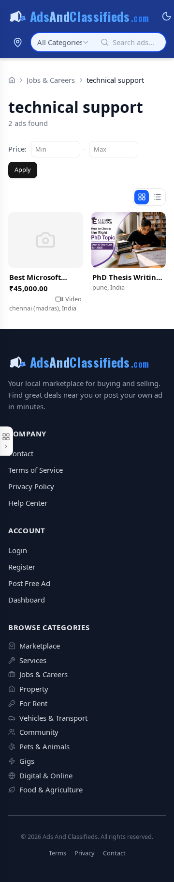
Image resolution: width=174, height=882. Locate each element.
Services (32, 660)
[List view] (157, 197)
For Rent (33, 703)
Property (33, 689)
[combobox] (62, 42)
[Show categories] (6, 441)
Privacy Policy (31, 486)
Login (17, 550)
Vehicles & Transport (53, 718)
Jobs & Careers (51, 80)
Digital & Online (45, 775)
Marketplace (39, 645)
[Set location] (17, 42)
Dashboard (26, 599)
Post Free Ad (29, 583)
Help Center (27, 503)
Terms (57, 853)
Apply (22, 169)
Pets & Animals (44, 746)
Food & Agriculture (51, 789)
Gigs (26, 761)
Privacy (84, 853)
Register (21, 567)
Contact (20, 453)
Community (38, 732)
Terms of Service (35, 470)
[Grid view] (141, 197)
